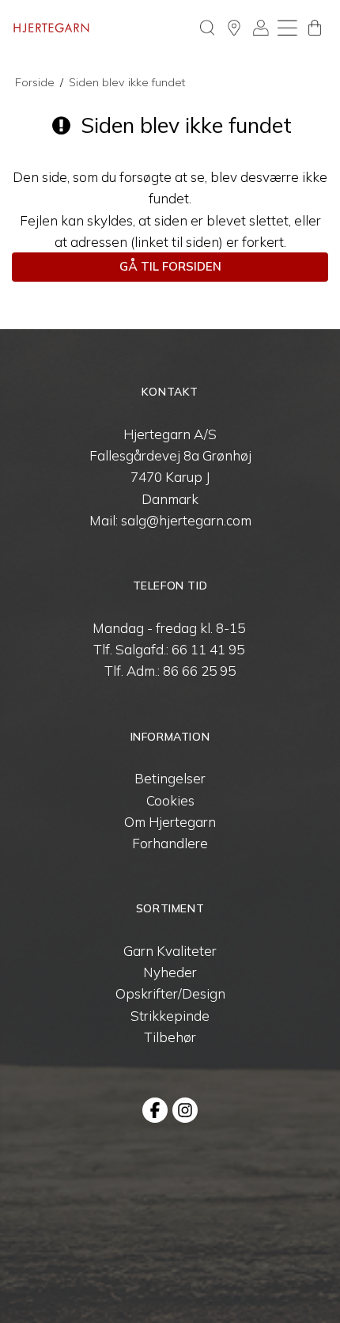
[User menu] (261, 28)
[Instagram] (185, 1110)
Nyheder (170, 972)
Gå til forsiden (170, 266)
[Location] (234, 28)
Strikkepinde (170, 1015)
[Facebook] (155, 1110)
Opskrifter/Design (170, 993)
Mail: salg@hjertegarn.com (170, 520)
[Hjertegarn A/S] (51, 27)
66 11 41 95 (208, 649)
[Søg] (207, 28)
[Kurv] (315, 28)
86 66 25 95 (199, 670)
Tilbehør (170, 1037)
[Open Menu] (288, 28)
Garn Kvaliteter (170, 950)
